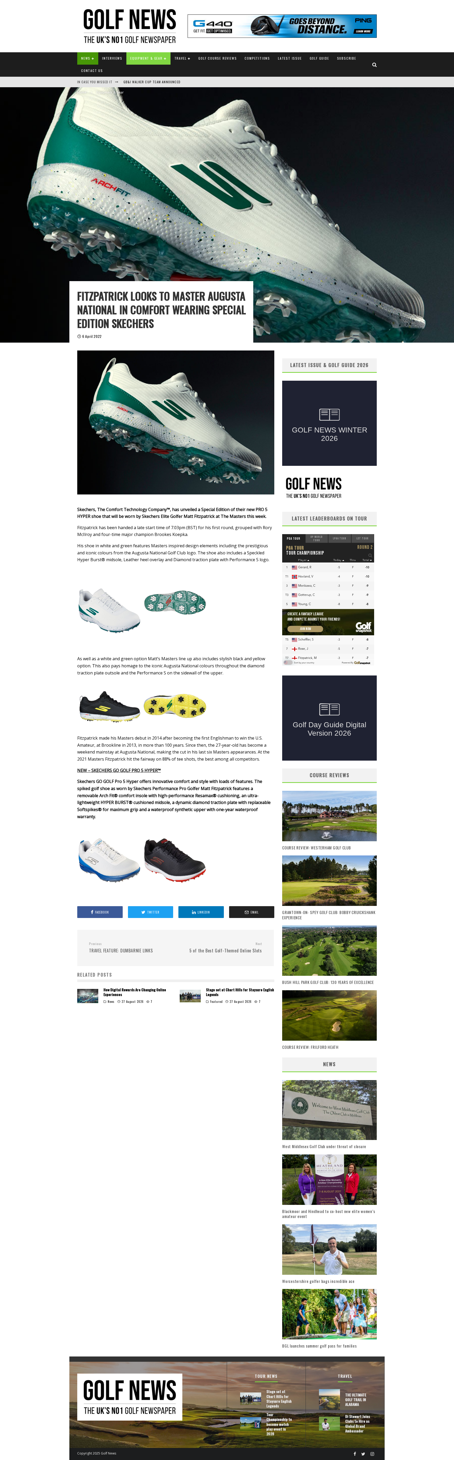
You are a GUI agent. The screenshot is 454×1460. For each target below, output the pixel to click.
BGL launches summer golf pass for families (319, 1346)
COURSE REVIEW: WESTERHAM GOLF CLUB (316, 847)
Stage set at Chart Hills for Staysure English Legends (240, 992)
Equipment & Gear (146, 58)
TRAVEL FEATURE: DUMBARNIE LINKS (121, 948)
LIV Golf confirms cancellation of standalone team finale (173, 81)
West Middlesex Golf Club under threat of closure (324, 1146)
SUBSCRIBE (346, 58)
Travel (180, 58)
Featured (216, 1001)
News (85, 58)
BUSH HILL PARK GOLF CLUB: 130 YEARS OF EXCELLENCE (328, 982)
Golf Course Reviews (217, 58)
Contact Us (92, 70)
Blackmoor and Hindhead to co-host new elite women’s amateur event (328, 1213)
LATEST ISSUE (290, 58)
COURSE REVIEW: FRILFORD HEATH (310, 1047)
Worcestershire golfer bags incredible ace (318, 1281)
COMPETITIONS (257, 58)
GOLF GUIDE (319, 58)
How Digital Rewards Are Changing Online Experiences (135, 992)
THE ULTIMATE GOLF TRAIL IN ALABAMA (355, 1399)
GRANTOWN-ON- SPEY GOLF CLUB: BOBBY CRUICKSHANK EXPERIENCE (328, 914)
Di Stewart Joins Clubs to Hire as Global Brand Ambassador (357, 1423)
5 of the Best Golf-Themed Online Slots (225, 948)
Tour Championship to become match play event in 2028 (279, 1424)
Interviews (112, 58)
